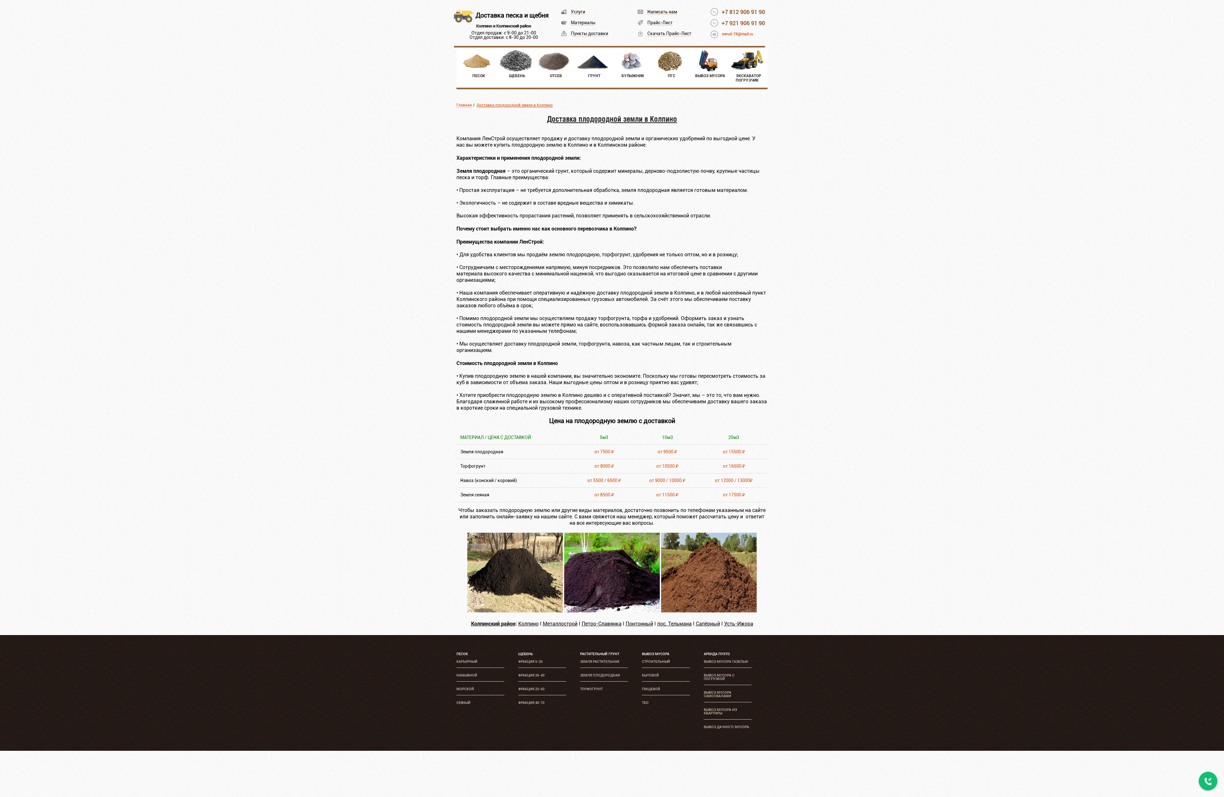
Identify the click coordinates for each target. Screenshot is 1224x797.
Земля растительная (599, 662)
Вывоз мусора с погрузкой (719, 677)
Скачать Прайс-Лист (669, 33)
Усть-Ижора (738, 624)
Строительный (656, 662)
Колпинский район (493, 623)
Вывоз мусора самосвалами (717, 694)
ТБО (645, 703)
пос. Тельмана (674, 624)
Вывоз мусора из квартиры (720, 711)
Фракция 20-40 (531, 675)
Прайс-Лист (660, 22)
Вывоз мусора (655, 654)
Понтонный (639, 624)
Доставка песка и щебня (512, 15)
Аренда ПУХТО (717, 654)
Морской (465, 689)
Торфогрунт (591, 689)
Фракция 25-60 (531, 689)
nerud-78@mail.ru (737, 34)
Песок (462, 654)
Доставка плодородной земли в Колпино (515, 105)
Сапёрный (708, 624)
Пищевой (651, 689)
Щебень (525, 654)
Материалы (583, 22)
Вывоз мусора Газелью (726, 662)
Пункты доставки (589, 33)
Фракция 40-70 (531, 703)
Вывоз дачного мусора (726, 727)
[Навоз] (709, 611)
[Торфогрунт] (612, 611)
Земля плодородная (600, 675)
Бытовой (650, 675)
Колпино (528, 624)
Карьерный (466, 662)
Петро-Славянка (602, 624)
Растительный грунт (599, 654)
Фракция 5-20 (530, 662)
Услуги (578, 11)
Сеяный (463, 703)
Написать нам (662, 11)
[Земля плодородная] (515, 611)
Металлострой (560, 624)
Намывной (466, 675)
